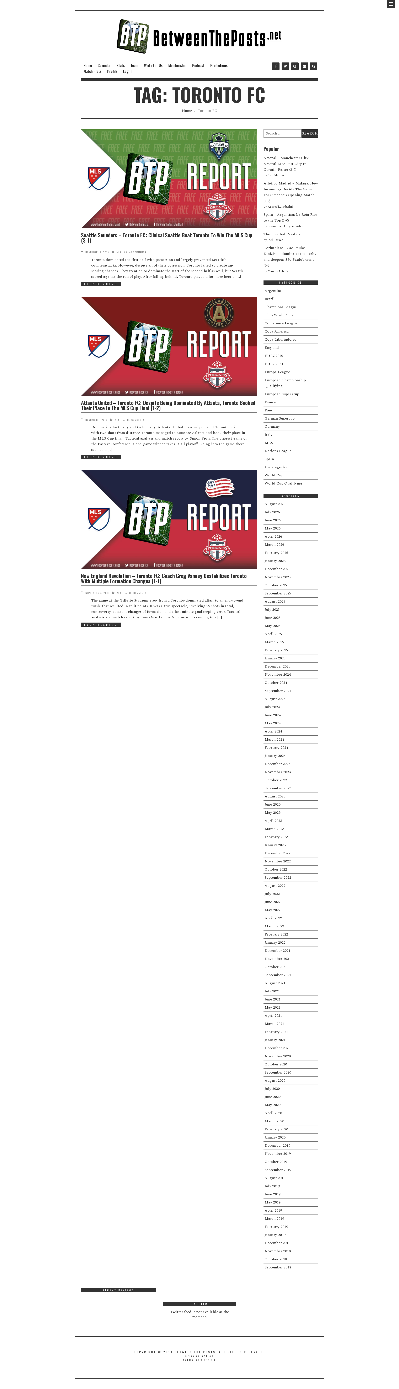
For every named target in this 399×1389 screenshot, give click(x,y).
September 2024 (278, 691)
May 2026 (273, 528)
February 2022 (276, 934)
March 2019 (274, 1218)
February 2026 (276, 553)
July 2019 (272, 1186)
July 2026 (272, 512)
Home (88, 65)
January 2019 (275, 1235)
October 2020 (276, 1064)
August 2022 (275, 885)
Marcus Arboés (278, 271)
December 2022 (277, 853)
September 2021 (278, 975)
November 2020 (278, 1056)
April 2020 (273, 1113)
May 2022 (273, 910)
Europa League (277, 372)
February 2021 (276, 1032)
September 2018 (278, 1267)
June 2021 (273, 999)
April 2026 (273, 536)
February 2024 (276, 747)
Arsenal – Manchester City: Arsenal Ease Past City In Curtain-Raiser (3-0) (286, 163)
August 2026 (275, 504)
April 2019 (273, 1210)
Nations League (278, 451)
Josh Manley (276, 175)
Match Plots (92, 71)
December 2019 (277, 1145)
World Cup (274, 475)
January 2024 (275, 756)
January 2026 (275, 561)
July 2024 (272, 707)
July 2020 (272, 1088)
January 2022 (275, 942)
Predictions (219, 65)
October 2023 (276, 780)
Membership (177, 65)
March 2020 (274, 1121)
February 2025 (276, 650)
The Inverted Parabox (282, 234)
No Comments (137, 252)
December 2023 (277, 764)
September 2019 (278, 1170)
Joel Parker (275, 240)
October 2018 (276, 1259)
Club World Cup (279, 315)
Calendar (104, 65)
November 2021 (278, 959)
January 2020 (275, 1137)
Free (268, 410)
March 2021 (274, 1023)
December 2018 (277, 1243)
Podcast (198, 65)
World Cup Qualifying (283, 483)
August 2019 (275, 1178)
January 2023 (275, 845)
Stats (121, 65)
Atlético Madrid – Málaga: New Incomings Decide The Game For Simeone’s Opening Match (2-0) (291, 192)
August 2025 (275, 601)
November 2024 (278, 674)
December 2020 (277, 1048)
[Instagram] (295, 66)
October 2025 (276, 585)
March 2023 (274, 829)
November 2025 (278, 577)
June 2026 (273, 520)
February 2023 (276, 837)
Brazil (270, 299)
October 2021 (276, 967)
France (270, 402)
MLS (119, 252)
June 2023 (273, 804)
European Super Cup (282, 394)
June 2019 (273, 1194)
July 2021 (272, 991)
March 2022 (274, 926)
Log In (127, 71)
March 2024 (274, 739)
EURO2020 (274, 356)
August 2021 (275, 983)
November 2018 (278, 1251)
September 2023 (278, 788)
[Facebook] (276, 66)
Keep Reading (101, 284)
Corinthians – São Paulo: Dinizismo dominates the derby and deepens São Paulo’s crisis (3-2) (290, 256)
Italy (268, 434)
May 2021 (273, 1007)
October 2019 (276, 1162)
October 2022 (276, 869)
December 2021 (277, 950)
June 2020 (273, 1097)
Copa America (277, 331)
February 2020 (276, 1129)
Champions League (281, 307)
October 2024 (276, 682)
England (272, 347)
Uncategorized (277, 467)
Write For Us (153, 65)
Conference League (281, 323)
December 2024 (277, 666)
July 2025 (272, 609)
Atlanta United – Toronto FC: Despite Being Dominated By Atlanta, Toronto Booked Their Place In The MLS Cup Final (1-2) (168, 405)
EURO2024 (274, 364)
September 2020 (278, 1072)
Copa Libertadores (280, 339)
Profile (112, 71)
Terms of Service (199, 1359)
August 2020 (275, 1080)
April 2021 (273, 1015)
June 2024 (273, 715)
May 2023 (273, 812)
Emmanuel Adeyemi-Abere (286, 226)
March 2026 (274, 544)
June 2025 (273, 617)
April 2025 (273, 634)
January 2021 (275, 1040)
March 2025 (274, 642)
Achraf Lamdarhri (280, 206)
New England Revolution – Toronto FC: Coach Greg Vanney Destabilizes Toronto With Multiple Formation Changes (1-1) (164, 578)
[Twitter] (285, 66)
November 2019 (278, 1153)
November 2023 (278, 772)
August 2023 (275, 796)
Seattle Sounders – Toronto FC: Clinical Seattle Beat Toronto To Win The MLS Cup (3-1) (166, 237)
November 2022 (278, 861)
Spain (269, 459)
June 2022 (273, 902)
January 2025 (275, 658)
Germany (272, 426)
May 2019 (273, 1202)
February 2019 (276, 1227)
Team (134, 65)
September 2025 (278, 593)
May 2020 (273, 1105)
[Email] (304, 66)
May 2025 (273, 626)
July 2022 (272, 894)
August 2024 (275, 699)
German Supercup (279, 418)
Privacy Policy (199, 1356)
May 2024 (273, 723)
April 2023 (273, 820)
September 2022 (278, 877)
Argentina (273, 291)
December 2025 (277, 569)
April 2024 (273, 731)
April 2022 (273, 918)
